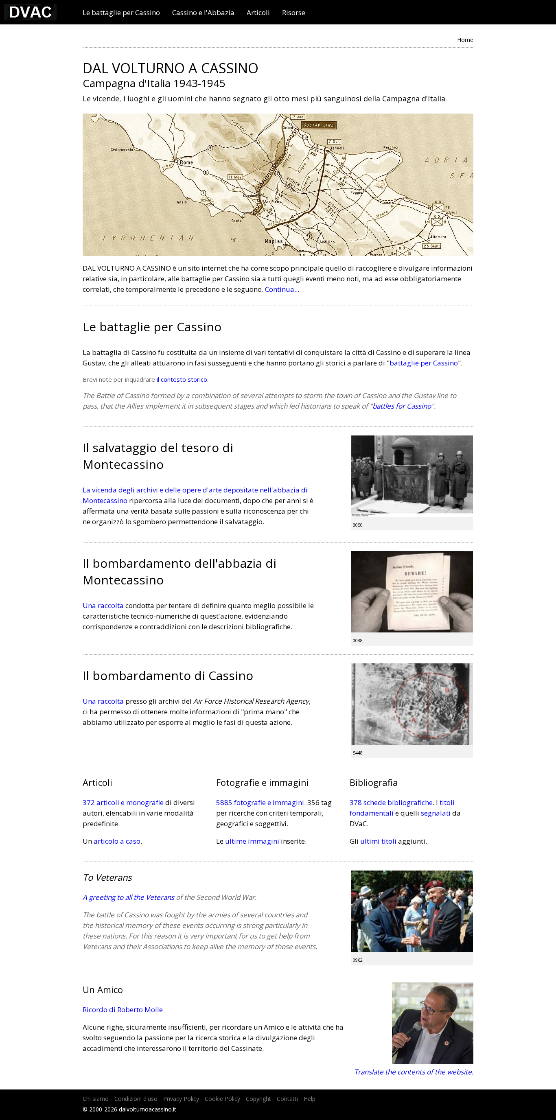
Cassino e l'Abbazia (203, 12)
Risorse (293, 12)
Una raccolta (103, 605)
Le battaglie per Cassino (121, 12)
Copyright (258, 1098)
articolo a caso (117, 841)
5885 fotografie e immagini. (261, 802)
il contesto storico (182, 379)
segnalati (436, 813)
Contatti (287, 1098)
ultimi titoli (378, 841)
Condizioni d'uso (136, 1098)
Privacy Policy (181, 1098)
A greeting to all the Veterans (128, 897)
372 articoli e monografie (123, 802)
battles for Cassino (401, 406)
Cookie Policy (222, 1098)
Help (309, 1098)
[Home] (30, 17)
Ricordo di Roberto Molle (123, 1009)
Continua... (282, 289)
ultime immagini (252, 841)
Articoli (258, 12)
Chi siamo (96, 1098)
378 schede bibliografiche (391, 802)
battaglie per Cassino (424, 363)
